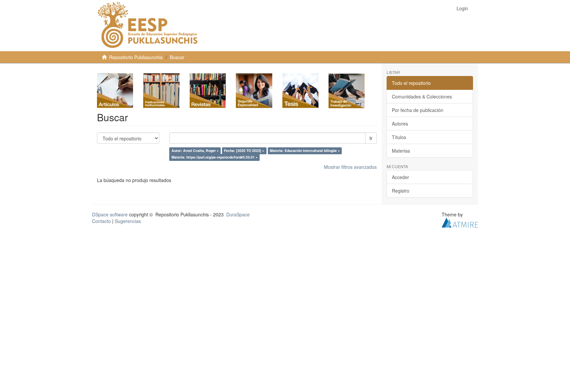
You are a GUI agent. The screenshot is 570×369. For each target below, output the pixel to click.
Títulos (399, 137)
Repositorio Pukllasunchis (136, 57)
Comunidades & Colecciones (422, 96)
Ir (370, 138)
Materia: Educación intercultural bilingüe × (305, 150)
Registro (400, 190)
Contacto (101, 221)
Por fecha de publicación (417, 110)
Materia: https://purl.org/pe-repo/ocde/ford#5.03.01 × (215, 157)
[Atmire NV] (460, 222)
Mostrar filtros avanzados (350, 167)
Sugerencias (128, 221)
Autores (400, 123)
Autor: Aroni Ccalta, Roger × (195, 150)
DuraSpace (238, 214)
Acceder (400, 177)
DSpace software (110, 214)
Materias (401, 150)
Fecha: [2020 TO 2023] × (244, 150)
